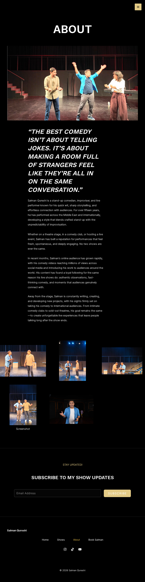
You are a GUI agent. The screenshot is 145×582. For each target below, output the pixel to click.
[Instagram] (65, 549)
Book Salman (95, 539)
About (76, 539)
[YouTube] (80, 549)
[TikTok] (72, 549)
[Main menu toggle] (138, 7)
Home (45, 539)
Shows (61, 539)
